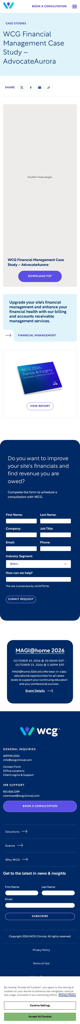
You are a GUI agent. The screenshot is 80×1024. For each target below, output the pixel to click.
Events (10, 845)
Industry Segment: (19, 556)
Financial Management (37, 335)
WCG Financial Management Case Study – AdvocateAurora (36, 262)
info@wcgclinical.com (17, 760)
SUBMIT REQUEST (21, 599)
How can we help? (19, 573)
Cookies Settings (40, 1005)
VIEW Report (40, 406)
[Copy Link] (48, 87)
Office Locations (13, 771)
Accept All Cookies (40, 1016)
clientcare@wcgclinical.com (21, 795)
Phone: (45, 542)
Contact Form (12, 767)
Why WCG (12, 859)
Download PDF (40, 276)
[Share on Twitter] (22, 87)
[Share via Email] (39, 87)
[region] (40, 1000)
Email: (10, 542)
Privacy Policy (41, 950)
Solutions (12, 831)
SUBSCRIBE (40, 916)
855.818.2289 (11, 791)
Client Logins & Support (18, 775)
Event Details (35, 691)
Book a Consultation (49, 6)
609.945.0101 (11, 756)
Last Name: (48, 515)
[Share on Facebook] (31, 87)
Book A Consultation (40, 806)
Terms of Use (41, 963)
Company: (13, 528)
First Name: (14, 515)
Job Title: (46, 528)
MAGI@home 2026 (40, 651)
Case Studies (16, 23)
